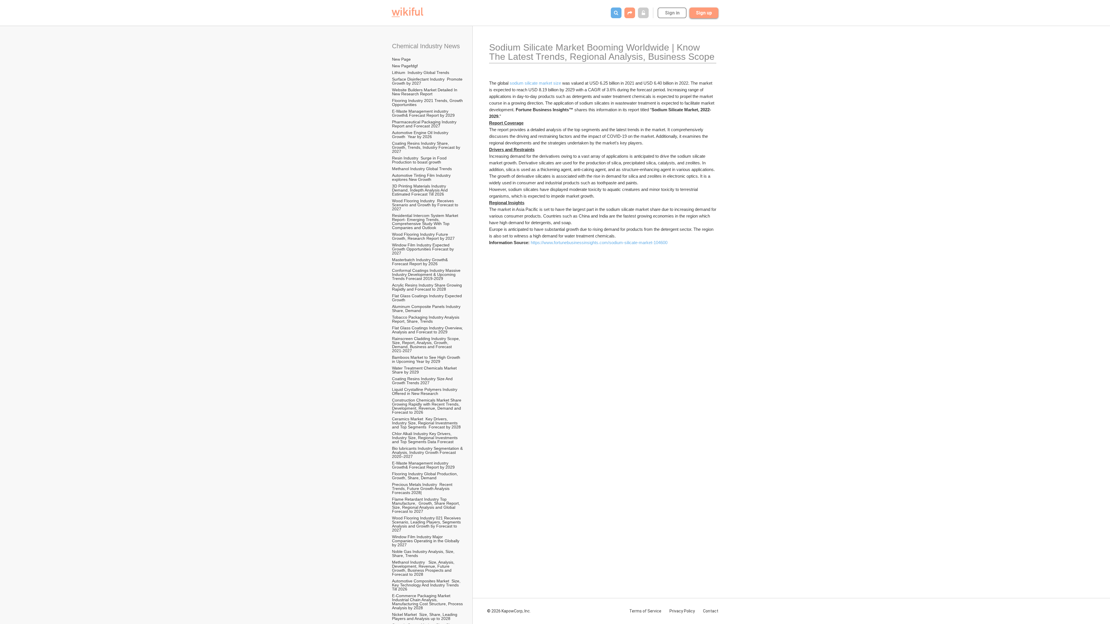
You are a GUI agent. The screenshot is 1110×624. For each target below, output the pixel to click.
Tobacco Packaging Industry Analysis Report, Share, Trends (426, 319)
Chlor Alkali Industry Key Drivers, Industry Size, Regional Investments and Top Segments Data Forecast (425, 437)
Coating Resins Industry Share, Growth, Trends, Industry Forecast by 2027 (426, 147)
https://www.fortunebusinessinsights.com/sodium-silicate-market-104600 (599, 242)
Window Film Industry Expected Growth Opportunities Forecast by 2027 (423, 249)
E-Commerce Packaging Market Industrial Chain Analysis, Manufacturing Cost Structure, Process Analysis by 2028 (428, 601)
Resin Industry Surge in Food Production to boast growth (420, 160)
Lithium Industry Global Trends (420, 72)
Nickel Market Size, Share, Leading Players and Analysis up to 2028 (425, 616)
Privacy (682, 611)
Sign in (672, 13)
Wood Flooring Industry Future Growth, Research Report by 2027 (424, 236)
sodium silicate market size (535, 83)
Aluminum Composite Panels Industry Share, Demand (427, 308)
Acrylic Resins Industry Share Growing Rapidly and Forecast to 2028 (427, 287)
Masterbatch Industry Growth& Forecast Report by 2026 (420, 261)
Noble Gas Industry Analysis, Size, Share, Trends (424, 553)
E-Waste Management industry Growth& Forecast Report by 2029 (423, 113)
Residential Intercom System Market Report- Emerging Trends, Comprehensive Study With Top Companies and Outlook (425, 221)
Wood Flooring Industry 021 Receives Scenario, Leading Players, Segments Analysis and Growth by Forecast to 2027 (427, 524)
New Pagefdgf (405, 66)
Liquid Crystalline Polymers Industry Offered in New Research (426, 391)
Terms (645, 611)
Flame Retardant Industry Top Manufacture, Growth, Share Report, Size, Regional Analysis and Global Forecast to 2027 (426, 505)
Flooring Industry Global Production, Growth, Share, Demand (425, 475)
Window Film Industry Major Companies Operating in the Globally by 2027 (426, 540)
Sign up (704, 13)
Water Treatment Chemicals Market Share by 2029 (425, 370)
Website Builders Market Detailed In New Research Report (425, 92)
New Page (401, 59)
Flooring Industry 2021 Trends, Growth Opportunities (428, 102)
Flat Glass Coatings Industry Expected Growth (427, 298)
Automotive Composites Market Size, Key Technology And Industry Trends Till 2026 (427, 585)
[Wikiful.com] (407, 12)
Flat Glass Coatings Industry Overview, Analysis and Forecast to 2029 (428, 330)
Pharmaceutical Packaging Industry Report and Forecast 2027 (425, 124)
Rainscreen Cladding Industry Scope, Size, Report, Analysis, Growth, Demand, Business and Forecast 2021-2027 (426, 344)
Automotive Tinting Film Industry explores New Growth (422, 177)
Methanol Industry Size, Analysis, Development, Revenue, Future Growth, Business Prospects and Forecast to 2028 (424, 568)
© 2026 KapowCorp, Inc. (509, 611)
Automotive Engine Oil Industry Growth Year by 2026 (421, 134)
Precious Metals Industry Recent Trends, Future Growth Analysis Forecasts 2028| (423, 488)
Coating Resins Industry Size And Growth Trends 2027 (423, 380)
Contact (710, 611)
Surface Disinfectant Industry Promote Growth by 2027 (428, 81)
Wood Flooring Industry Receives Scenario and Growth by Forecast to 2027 (425, 204)
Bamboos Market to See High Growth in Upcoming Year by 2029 (426, 359)
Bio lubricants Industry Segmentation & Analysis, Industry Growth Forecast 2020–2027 (428, 452)
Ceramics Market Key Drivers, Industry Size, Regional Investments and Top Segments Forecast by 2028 (426, 423)
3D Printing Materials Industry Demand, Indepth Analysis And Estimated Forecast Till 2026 (420, 190)
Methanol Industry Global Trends (422, 168)
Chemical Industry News (426, 46)
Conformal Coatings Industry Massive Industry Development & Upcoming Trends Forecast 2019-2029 (427, 274)
